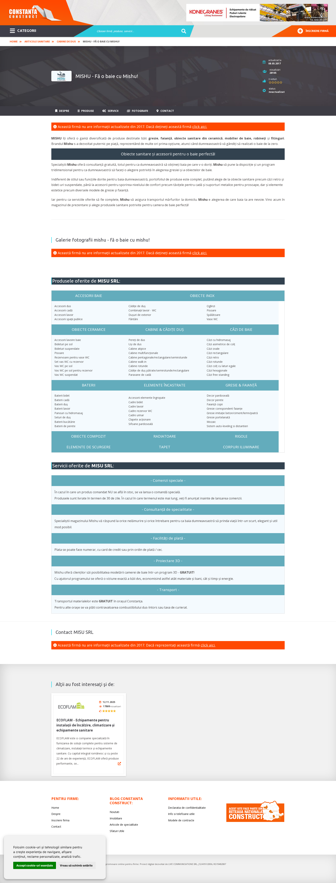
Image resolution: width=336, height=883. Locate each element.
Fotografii (139, 111)
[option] (257, 12)
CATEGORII (26, 30)
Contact (167, 111)
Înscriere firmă (317, 30)
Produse (87, 111)
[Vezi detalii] (119, 763)
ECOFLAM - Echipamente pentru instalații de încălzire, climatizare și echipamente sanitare (85, 725)
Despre (63, 111)
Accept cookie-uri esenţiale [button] (34, 865)
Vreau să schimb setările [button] (76, 865)
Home (14, 41)
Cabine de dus (66, 41)
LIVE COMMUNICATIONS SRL (182, 864)
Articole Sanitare (37, 41)
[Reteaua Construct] (255, 821)
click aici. (199, 126)
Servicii (112, 111)
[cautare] (182, 31)
